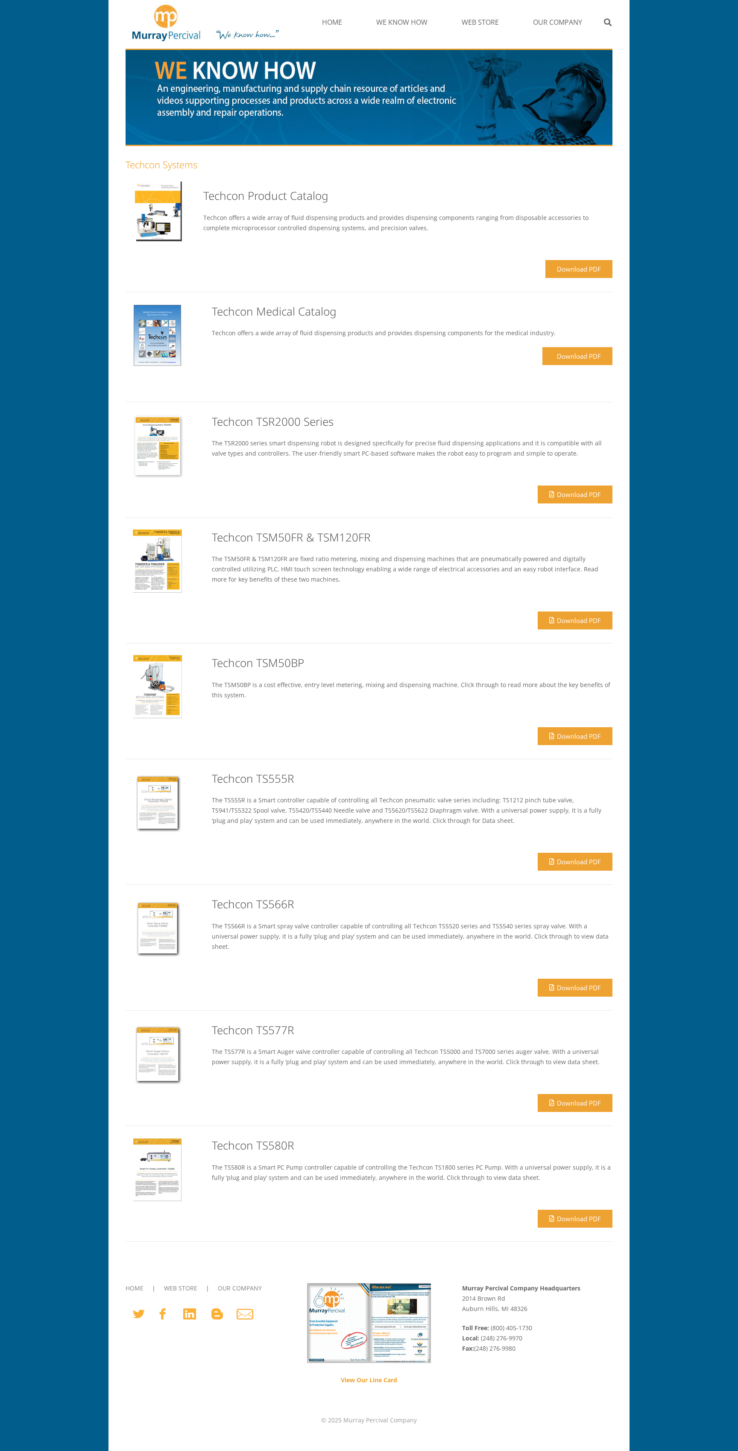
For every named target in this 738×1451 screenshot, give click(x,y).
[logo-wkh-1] (204, 22)
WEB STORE (180, 1288)
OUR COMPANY (240, 1288)
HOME (135, 1288)
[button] (432, 22)
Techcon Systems (161, 164)
